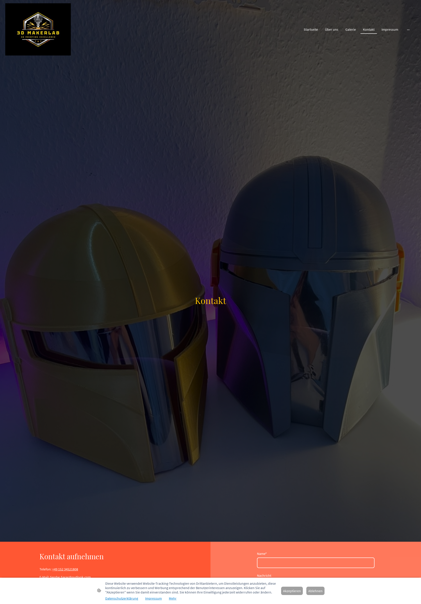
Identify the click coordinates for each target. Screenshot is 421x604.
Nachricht (264, 575)
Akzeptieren (292, 591)
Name (262, 553)
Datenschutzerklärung (121, 598)
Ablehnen (315, 591)
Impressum (153, 598)
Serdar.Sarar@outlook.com (70, 577)
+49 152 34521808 (65, 569)
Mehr (173, 598)
